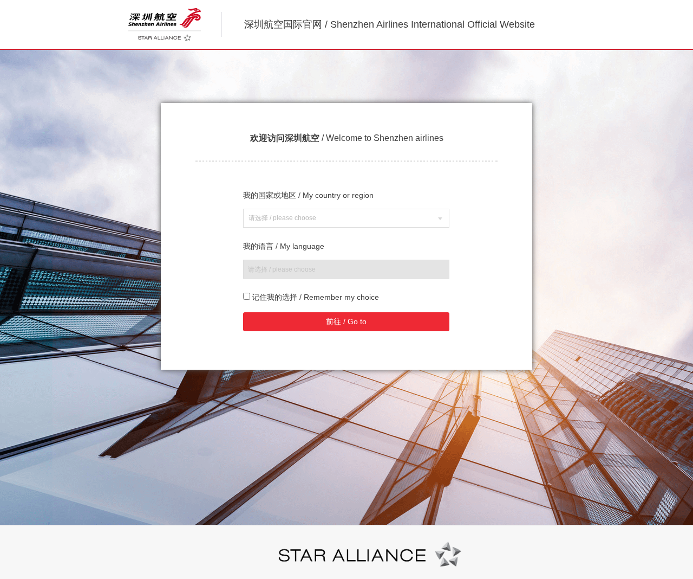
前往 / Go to (346, 321)
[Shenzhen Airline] (164, 24)
